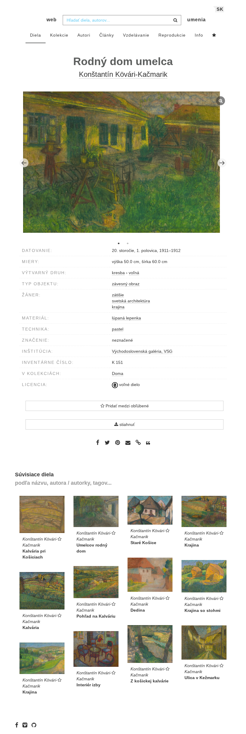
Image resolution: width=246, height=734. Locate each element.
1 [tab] (119, 243)
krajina (118, 306)
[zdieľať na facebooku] (97, 442)
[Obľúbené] (214, 35)
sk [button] (220, 9)
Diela (35, 35)
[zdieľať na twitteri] (107, 442)
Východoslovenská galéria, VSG (142, 351)
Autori (83, 35)
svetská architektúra (131, 300)
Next (222, 162)
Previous (24, 162)
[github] (35, 725)
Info (199, 35)
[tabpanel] (123, 162)
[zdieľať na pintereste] (117, 442)
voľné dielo (129, 384)
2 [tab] (127, 243)
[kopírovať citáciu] (148, 443)
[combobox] (122, 20)
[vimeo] (26, 725)
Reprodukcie (172, 35)
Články (106, 35)
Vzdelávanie (136, 35)
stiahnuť (126, 424)
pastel (117, 329)
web (51, 19)
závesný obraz (126, 283)
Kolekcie (59, 35)
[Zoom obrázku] (121, 162)
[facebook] (18, 725)
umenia (196, 19)
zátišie (118, 294)
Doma (117, 373)
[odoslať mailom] (127, 443)
